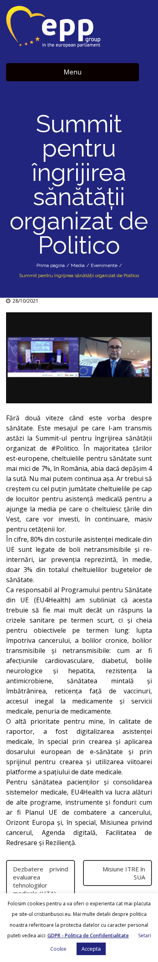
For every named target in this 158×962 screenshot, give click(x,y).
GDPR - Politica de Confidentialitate (88, 935)
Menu (72, 72)
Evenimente (104, 265)
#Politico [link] (64, 448)
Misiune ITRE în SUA (123, 873)
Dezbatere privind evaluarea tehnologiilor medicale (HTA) (40, 881)
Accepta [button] (91, 948)
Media (78, 265)
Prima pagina (50, 265)
